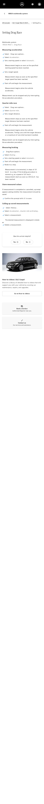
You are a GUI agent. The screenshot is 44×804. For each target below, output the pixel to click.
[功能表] (4, 4)
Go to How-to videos (22, 294)
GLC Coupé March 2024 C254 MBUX (21, 23)
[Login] (39, 4)
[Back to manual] (5, 14)
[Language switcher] (32, 4)
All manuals (6, 23)
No (27, 242)
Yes (14, 242)
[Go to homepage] (22, 4)
